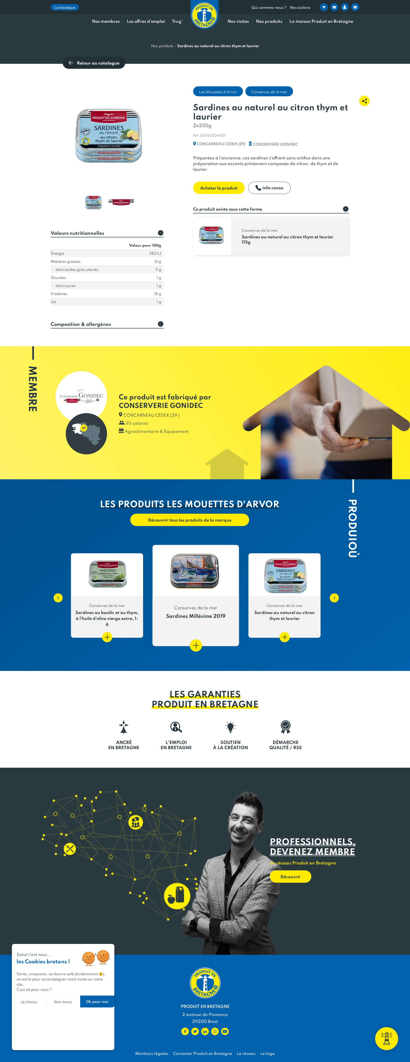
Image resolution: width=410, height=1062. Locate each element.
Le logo (267, 1053)
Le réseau (246, 1053)
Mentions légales (151, 1053)
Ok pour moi (97, 1001)
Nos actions (300, 7)
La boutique (64, 7)
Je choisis (28, 1001)
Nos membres (106, 21)
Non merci (63, 1001)
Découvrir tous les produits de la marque (189, 519)
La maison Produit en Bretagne (321, 21)
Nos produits (269, 21)
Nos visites (238, 21)
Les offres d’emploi (146, 21)
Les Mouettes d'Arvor (218, 91)
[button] (55, 595)
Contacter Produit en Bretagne (202, 1053)
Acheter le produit (219, 187)
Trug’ (177, 21)
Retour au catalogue (98, 62)
